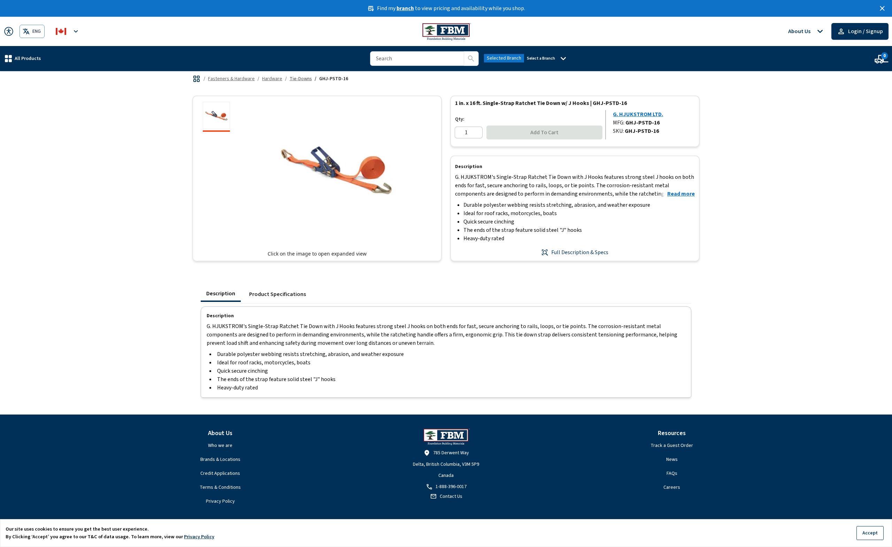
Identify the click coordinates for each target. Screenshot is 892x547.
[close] (882, 8)
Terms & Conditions (220, 487)
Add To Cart (544, 132)
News (672, 459)
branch (405, 8)
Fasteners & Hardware (231, 78)
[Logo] (446, 31)
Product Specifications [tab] (277, 294)
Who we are (220, 445)
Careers (671, 487)
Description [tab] (220, 293)
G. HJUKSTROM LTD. (638, 114)
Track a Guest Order (672, 445)
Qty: (459, 119)
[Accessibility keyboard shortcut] (8, 31)
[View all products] (196, 79)
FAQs (672, 473)
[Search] (471, 58)
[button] (23, 58)
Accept (870, 533)
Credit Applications (220, 473)
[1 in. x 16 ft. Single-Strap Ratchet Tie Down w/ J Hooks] (216, 117)
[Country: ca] (68, 31)
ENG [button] (36, 31)
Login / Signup (865, 31)
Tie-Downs (301, 78)
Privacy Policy (220, 501)
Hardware (272, 78)
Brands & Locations (220, 459)
